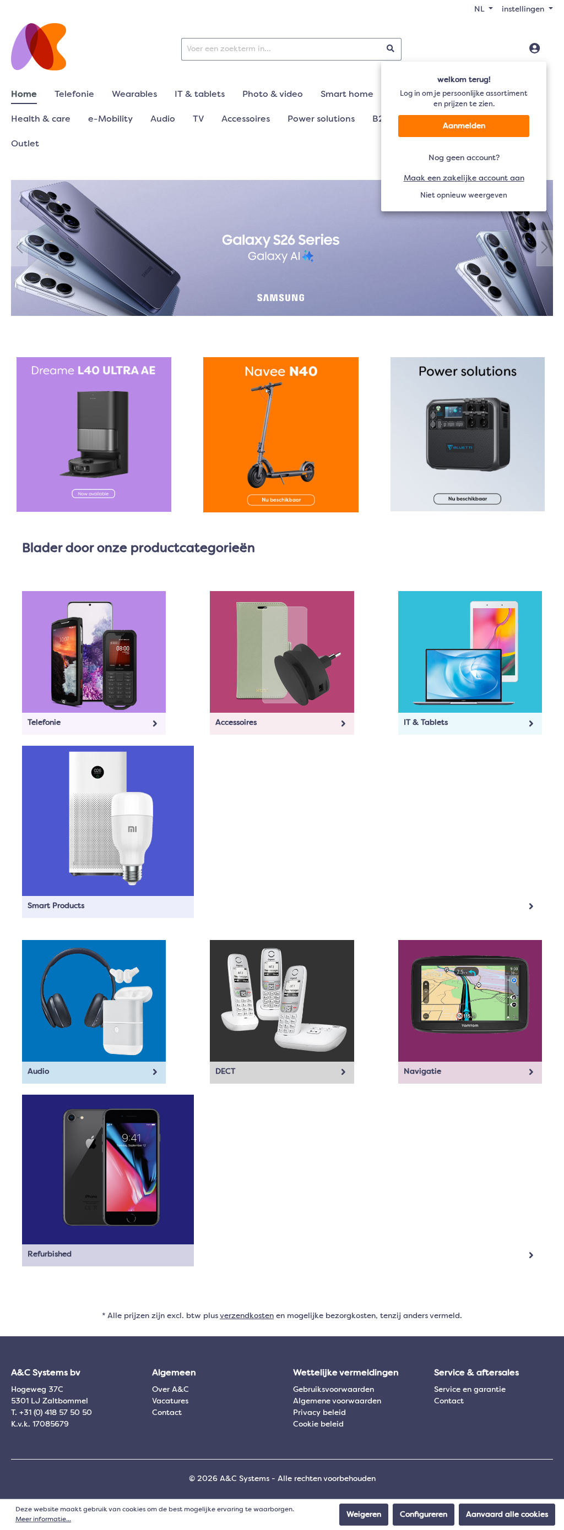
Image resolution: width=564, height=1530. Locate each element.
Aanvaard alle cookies (507, 1514)
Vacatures (170, 1401)
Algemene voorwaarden (337, 1401)
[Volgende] (544, 248)
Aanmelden (464, 126)
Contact (167, 1413)
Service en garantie (470, 1390)
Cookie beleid (318, 1424)
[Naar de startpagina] (38, 46)
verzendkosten (247, 1316)
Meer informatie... (43, 1519)
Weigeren (363, 1514)
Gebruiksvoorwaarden (333, 1390)
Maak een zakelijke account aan (464, 178)
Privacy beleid (319, 1413)
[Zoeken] (391, 49)
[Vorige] (19, 248)
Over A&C (170, 1390)
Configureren (423, 1514)
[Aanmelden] (534, 49)
